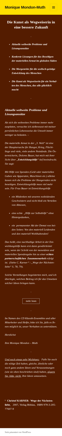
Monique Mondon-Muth (25, 7)
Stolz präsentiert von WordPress (18, 432)
